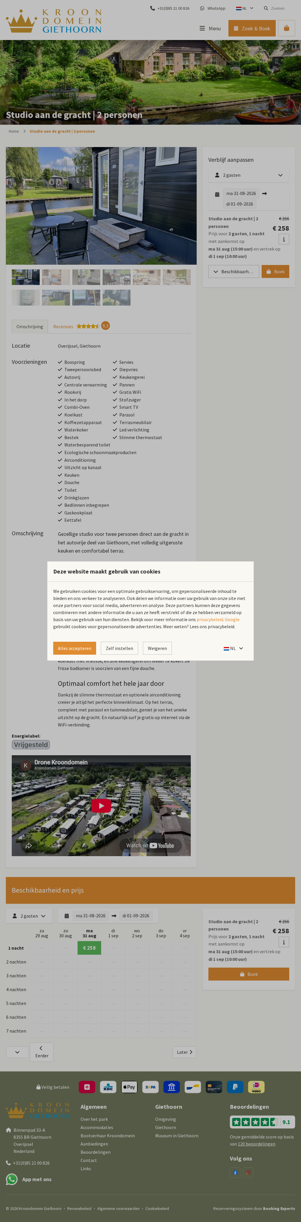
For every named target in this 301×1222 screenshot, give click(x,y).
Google (232, 619)
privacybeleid (210, 619)
